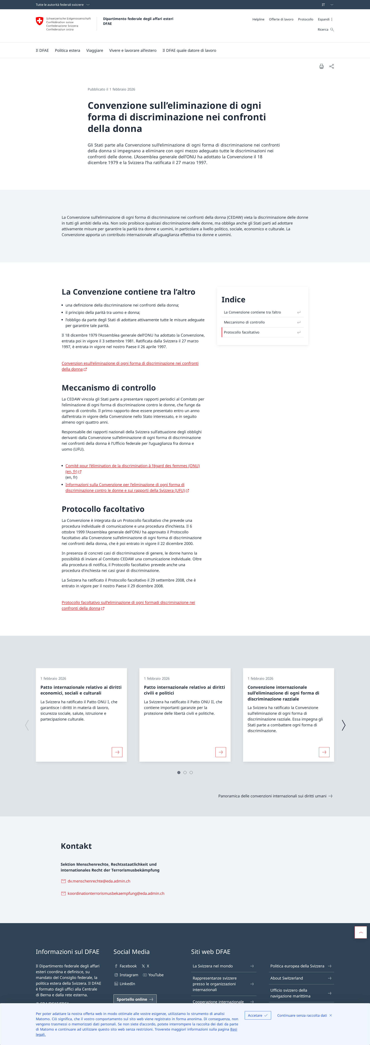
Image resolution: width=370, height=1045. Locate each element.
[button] (326, 19)
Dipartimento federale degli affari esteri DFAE (138, 21)
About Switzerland (286, 978)
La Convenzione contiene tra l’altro (252, 312)
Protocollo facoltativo (241, 332)
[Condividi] (331, 66)
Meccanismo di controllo (244, 322)
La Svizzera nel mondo (213, 966)
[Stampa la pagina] (321, 66)
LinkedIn (127, 983)
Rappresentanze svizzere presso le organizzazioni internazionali (215, 983)
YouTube (156, 974)
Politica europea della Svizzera (297, 966)
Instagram (129, 974)
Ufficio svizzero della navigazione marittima (290, 993)
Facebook (128, 966)
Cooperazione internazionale (218, 1001)
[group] (81, 715)
